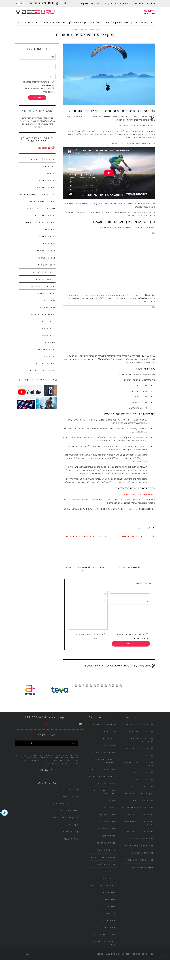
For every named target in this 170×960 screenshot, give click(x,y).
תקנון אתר (73, 825)
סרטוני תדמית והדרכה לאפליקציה (38, 222)
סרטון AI (116, 22)
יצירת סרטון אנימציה (67, 810)
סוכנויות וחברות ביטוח (142, 867)
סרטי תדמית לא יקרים (142, 665)
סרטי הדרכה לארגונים (142, 786)
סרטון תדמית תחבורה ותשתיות (138, 839)
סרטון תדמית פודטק (144, 772)
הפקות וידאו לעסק (46, 293)
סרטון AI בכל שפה (46, 251)
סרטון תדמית (145, 22)
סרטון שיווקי (89, 22)
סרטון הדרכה (103, 22)
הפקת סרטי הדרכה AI (44, 272)
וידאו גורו (150, 3)
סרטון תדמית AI (47, 244)
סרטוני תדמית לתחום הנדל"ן (139, 860)
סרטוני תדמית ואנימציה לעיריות (138, 807)
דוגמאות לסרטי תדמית (145, 125)
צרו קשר (84, 3)
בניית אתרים (49, 173)
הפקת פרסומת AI (46, 265)
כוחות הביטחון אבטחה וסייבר (41, 371)
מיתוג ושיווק (113, 3)
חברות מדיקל (49, 356)
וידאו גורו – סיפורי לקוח (65, 803)
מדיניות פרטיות (70, 832)
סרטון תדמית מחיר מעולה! (65, 818)
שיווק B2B (50, 342)
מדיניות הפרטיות (141, 638)
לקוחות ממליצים (70, 796)
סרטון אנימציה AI (47, 258)
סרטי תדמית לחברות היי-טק (140, 748)
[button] (4, 812)
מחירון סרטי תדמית (127, 125)
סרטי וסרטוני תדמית (45, 187)
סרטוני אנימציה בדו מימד (42, 201)
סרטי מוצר (50, 229)
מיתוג (38, 22)
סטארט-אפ (61, 22)
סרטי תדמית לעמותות (143, 853)
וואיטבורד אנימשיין (45, 279)
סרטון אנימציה (130, 22)
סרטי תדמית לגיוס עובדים (141, 814)
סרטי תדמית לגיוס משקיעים (140, 831)
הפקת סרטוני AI (47, 180)
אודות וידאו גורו (70, 789)
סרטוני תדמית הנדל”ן (44, 363)
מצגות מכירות (49, 335)
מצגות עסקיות (49, 321)
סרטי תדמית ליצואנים (143, 800)
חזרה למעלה (29, 954)
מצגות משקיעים (47, 328)
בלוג (98, 3)
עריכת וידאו (50, 300)
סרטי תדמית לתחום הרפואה (140, 724)
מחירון (141, 3)
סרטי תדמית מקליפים (94, 665)
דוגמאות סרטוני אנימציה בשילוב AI (38, 194)
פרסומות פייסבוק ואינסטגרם (41, 314)
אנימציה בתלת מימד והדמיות (41, 208)
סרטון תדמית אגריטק (143, 755)
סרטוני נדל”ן (75, 22)
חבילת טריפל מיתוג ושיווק (42, 159)
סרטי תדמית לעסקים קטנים (118, 665)
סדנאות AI (48, 22)
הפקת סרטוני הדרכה (45, 215)
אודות (31, 22)
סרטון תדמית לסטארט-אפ (141, 731)
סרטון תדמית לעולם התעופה (139, 846)
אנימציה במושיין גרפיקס (43, 286)
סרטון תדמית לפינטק (143, 779)
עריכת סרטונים (47, 307)
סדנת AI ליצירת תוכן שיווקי (132, 567)
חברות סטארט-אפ (46, 349)
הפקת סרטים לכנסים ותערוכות (138, 793)
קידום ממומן (49, 166)
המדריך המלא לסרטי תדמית (84, 30)
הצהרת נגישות (71, 839)
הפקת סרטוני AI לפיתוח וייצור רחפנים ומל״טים (85, 569)
